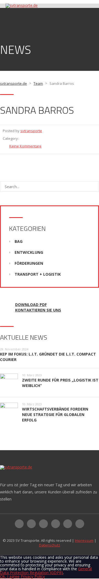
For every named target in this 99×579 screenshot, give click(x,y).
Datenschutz (49, 545)
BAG (19, 241)
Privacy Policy (33, 576)
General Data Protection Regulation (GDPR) (46, 570)
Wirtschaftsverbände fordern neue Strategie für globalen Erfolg (55, 414)
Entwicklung (29, 252)
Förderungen (29, 263)
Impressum (84, 540)
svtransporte (31, 130)
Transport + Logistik (38, 274)
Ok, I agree (10, 576)
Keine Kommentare (25, 146)
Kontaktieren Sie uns (38, 310)
